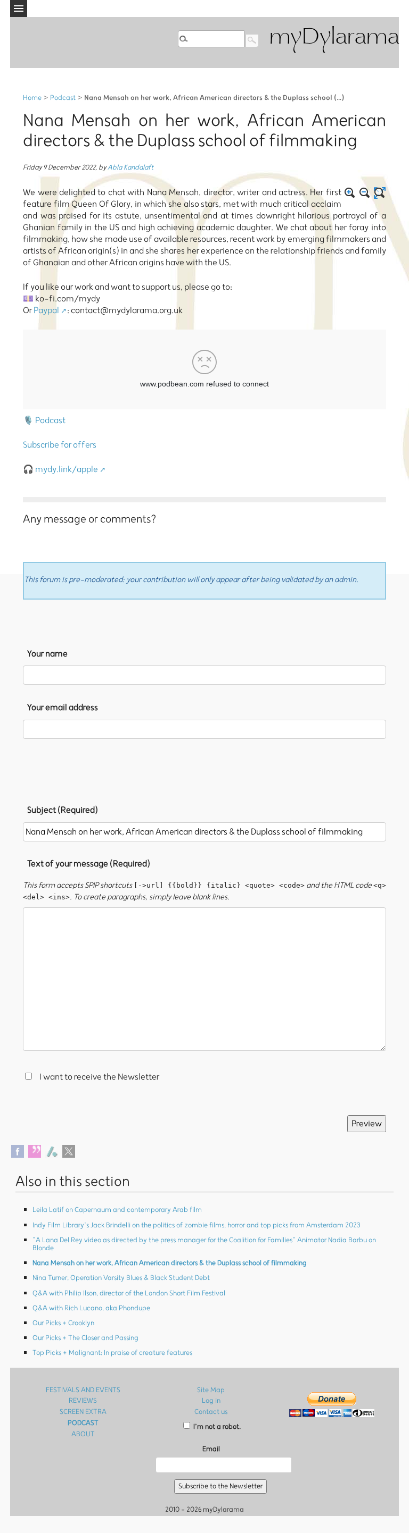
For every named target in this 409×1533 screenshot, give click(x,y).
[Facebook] (17, 1151)
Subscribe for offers (59, 445)
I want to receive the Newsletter (99, 1077)
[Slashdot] (51, 1151)
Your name (47, 654)
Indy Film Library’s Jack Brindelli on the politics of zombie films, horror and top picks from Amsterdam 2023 (196, 1225)
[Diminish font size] (364, 193)
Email (211, 1449)
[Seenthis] (34, 1151)
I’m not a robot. (216, 1427)
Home (32, 98)
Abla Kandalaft (130, 167)
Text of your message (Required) (88, 864)
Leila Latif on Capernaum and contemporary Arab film (117, 1210)
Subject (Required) (62, 810)
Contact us (210, 1412)
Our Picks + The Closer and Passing (85, 1338)
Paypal (46, 310)
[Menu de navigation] (18, 8)
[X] (68, 1151)
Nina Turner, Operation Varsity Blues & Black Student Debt (121, 1278)
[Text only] (379, 193)
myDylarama (334, 38)
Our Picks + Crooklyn (63, 1323)
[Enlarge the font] (349, 193)
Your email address (62, 707)
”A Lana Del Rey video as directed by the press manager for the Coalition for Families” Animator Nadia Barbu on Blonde (204, 1244)
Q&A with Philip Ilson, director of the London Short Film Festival (128, 1293)
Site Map (211, 1390)
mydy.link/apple (66, 469)
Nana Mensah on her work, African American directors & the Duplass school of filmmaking (169, 1263)
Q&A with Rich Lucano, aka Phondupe (91, 1308)
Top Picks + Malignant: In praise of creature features (112, 1353)
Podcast (63, 98)
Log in (211, 1400)
